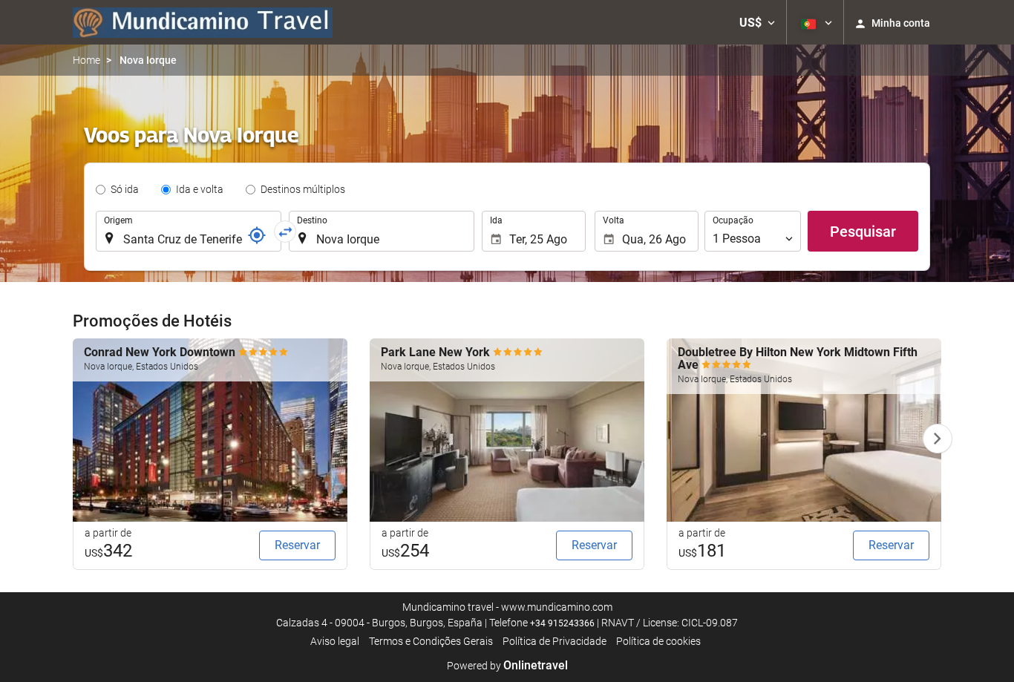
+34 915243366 (562, 623)
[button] (757, 22)
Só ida (125, 189)
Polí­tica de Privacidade (554, 641)
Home (86, 60)
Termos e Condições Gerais (431, 641)
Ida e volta (199, 189)
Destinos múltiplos (303, 189)
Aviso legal (334, 641)
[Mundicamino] (203, 22)
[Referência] (256, 235)
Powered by (507, 666)
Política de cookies (658, 641)
